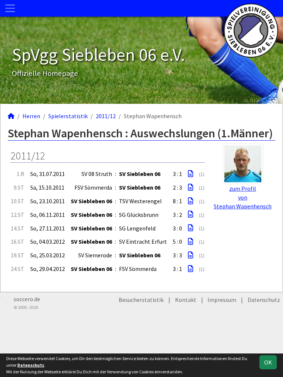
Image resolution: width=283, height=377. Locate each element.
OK (268, 362)
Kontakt (185, 299)
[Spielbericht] (190, 173)
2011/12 (106, 116)
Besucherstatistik (141, 299)
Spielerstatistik (68, 116)
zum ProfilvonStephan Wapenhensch (243, 197)
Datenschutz (264, 299)
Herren (31, 116)
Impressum (221, 299)
